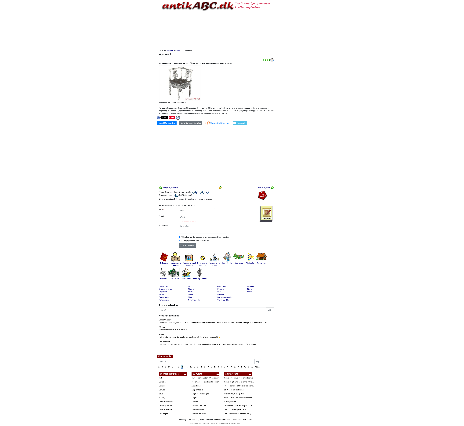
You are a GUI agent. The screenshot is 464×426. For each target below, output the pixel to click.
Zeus (161, 393)
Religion (220, 294)
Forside (170, 50)
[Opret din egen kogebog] (266, 214)
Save (172, 117)
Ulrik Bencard (164, 341)
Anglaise (195, 397)
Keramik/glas (164, 299)
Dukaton (162, 381)
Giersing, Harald (165, 405)
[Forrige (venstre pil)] (265, 59)
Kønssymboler (230, 401)
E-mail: (162, 216)
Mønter (191, 297)
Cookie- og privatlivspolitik (242, 419)
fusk (160, 377)
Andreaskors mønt (199, 413)
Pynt (219, 291)
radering (162, 397)
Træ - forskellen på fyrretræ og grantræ (239, 385)
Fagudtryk (163, 291)
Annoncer (219, 419)
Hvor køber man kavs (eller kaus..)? (173, 329)
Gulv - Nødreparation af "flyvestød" (205, 377)
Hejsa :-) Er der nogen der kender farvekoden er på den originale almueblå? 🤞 (190, 337)
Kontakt (227, 419)
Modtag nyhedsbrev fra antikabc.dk (195, 240)
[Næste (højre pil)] (268, 59)
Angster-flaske (197, 389)
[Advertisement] (146, 36)
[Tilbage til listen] (220, 187)
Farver (161, 294)
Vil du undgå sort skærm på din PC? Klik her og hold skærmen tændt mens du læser (195, 63)
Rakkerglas (163, 413)
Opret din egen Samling (191, 122)
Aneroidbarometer (199, 405)
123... (257, 366)
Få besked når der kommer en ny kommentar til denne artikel (205, 237)
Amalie (161, 334)
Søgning (178, 50)
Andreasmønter (198, 409)
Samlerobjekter (223, 299)
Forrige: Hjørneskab (170, 187)
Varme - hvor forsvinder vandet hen (238, 397)
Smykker (250, 286)
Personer (221, 289)
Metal (190, 291)
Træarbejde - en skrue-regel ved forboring (239, 405)
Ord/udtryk (221, 286)
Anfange (195, 401)
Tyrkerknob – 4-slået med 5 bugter (205, 381)
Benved (162, 389)
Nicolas (162, 327)
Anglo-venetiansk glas (200, 393)
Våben (249, 291)
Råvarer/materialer (224, 297)
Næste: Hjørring (264, 187)
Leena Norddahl (165, 319)
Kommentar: (164, 225)
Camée (162, 385)
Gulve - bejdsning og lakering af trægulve (239, 381)
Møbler (191, 294)
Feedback (241, 122)
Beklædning (163, 286)
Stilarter (250, 289)
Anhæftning (196, 385)
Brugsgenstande (165, 289)
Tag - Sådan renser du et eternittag (237, 413)
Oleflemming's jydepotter (234, 393)
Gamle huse (164, 297)
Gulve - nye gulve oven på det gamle (238, 377)
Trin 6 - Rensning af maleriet (235, 409)
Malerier (191, 289)
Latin (190, 286)
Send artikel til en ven (219, 122)
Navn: (161, 209)
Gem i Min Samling (167, 122)
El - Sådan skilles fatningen (234, 389)
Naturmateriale (194, 299)
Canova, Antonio (165, 409)
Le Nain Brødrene (166, 401)
